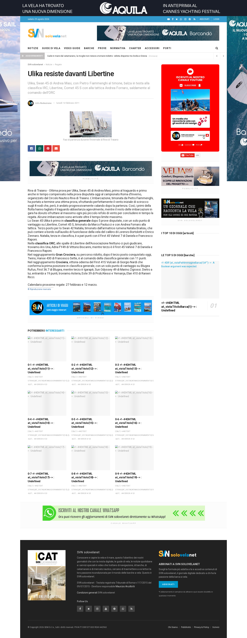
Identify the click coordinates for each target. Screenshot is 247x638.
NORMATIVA (117, 48)
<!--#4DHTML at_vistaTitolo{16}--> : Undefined (128, 423)
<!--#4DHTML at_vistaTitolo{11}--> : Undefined (41, 368)
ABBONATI (204, 19)
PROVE (102, 48)
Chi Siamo (173, 627)
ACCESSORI (152, 48)
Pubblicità (186, 627)
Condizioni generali (87, 592)
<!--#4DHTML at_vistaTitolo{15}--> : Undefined (84, 423)
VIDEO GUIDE (72, 48)
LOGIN (216, 19)
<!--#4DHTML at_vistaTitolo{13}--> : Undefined (128, 368)
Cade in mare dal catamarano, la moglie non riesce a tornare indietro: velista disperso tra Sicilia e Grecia (97, 56)
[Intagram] (185, 19)
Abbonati (168, 584)
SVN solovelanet (35, 64)
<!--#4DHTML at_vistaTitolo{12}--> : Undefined (84, 368)
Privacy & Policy (201, 627)
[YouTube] (168, 19)
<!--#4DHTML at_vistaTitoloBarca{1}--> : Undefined (179, 306)
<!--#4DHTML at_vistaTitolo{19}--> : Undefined (128, 477)
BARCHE (89, 48)
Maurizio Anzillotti (125, 586)
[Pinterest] (190, 19)
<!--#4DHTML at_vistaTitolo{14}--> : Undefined (41, 423)
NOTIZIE (33, 48)
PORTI (167, 48)
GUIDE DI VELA (51, 48)
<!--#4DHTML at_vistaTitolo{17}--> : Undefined (41, 477)
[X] (177, 19)
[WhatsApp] (181, 19)
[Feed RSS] (194, 19)
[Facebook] (172, 19)
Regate (58, 64)
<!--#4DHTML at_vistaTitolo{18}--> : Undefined (84, 477)
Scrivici (215, 627)
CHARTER (135, 48)
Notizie (49, 64)
